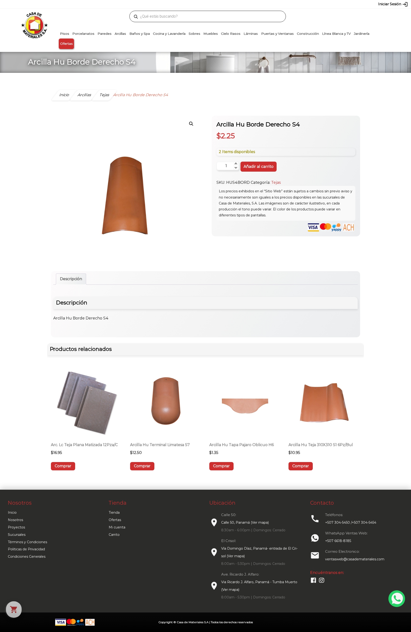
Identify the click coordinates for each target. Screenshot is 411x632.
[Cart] (14, 609)
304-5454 (215, 4)
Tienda (114, 512)
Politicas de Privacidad (26, 549)
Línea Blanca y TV (336, 33)
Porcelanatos (83, 33)
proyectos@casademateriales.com (155, 4)
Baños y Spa (139, 33)
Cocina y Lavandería (169, 33)
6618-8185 (232, 4)
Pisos (64, 33)
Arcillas (120, 33)
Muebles (210, 33)
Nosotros (15, 520)
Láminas (251, 33)
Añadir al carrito (259, 166)
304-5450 (198, 4)
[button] (191, 123)
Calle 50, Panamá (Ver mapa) (245, 522)
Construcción (308, 33)
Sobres (194, 33)
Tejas (276, 182)
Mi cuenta (117, 527)
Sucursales (16, 534)
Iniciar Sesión (393, 4)
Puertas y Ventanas (277, 33)
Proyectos (16, 527)
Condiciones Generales (26, 556)
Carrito (114, 534)
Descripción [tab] (71, 279)
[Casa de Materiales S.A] (33, 18)
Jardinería (361, 33)
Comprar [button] (63, 466)
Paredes (105, 33)
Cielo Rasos (230, 33)
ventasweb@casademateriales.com (98, 4)
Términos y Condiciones (27, 542)
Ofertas (66, 43)
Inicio (12, 512)
